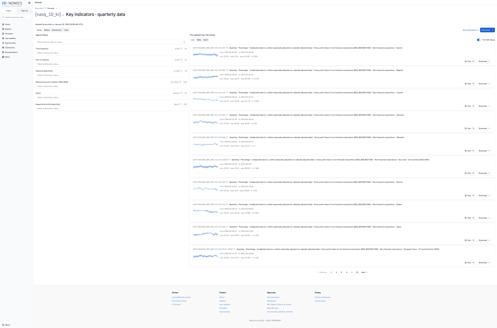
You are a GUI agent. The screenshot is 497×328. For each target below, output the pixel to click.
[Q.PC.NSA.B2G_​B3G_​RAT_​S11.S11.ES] (209, 227)
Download (486, 30)
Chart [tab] (205, 40)
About (222, 297)
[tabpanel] (265, 154)
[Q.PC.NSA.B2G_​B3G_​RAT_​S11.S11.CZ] (209, 92)
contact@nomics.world (181, 297)
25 (357, 272)
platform (281, 312)
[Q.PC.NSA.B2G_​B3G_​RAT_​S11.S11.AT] (209, 48)
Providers (223, 308)
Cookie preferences (322, 297)
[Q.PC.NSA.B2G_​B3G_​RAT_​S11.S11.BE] (209, 70)
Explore (223, 301)
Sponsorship (225, 312)
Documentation (470, 30)
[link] (44, 8)
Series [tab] (39, 30)
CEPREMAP (276, 320)
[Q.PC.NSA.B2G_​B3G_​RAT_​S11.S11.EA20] (210, 160)
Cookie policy (320, 301)
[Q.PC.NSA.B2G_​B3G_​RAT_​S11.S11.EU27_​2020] (213, 249)
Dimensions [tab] (57, 30)
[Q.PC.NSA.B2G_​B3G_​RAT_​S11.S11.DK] (209, 137)
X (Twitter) (176, 304)
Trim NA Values (488, 40)
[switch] (479, 40)
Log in (8, 10)
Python (280, 304)
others (288, 304)
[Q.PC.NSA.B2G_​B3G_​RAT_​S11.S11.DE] (209, 115)
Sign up (24, 10)
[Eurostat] (39, 8)
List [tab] (192, 40)
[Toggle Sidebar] (33, 164)
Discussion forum (179, 301)
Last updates (225, 304)
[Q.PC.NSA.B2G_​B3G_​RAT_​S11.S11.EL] (209, 204)
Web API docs (273, 308)
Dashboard (271, 301)
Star (470, 61)
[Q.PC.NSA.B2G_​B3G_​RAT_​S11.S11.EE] (209, 182)
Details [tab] (47, 30)
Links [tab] (66, 30)
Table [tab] (199, 40)
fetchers (289, 312)
